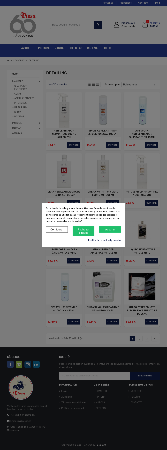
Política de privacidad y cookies (104, 240)
